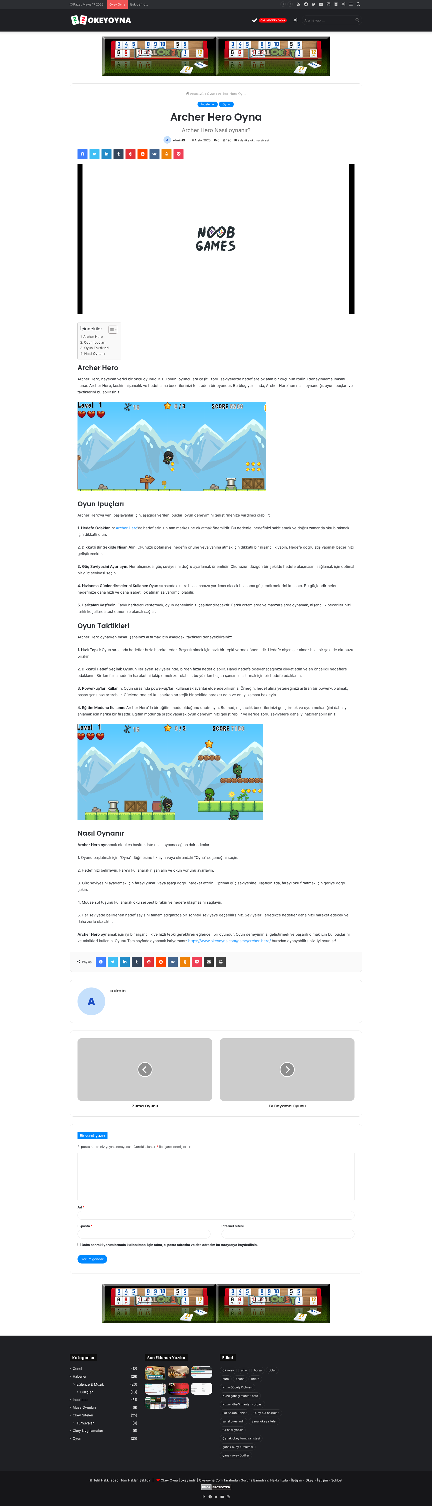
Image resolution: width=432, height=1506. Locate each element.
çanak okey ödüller (235, 1455)
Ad (81, 1207)
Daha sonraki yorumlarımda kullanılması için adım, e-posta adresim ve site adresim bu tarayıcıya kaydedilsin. (170, 1245)
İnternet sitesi (233, 1226)
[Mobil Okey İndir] (155, 1403)
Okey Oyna (169, 1480)
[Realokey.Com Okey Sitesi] (178, 1389)
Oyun (211, 94)
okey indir (188, 1480)
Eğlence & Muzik (90, 1384)
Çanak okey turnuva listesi (241, 1438)
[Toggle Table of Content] (110, 329)
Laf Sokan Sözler (234, 1413)
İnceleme (207, 104)
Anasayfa (196, 94)
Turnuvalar (85, 1423)
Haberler (79, 1376)
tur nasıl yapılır (232, 1430)
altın (244, 1370)
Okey (310, 1480)
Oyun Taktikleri (96, 348)
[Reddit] (143, 154)
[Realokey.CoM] (155, 1389)
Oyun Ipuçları (94, 342)
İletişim (296, 1480)
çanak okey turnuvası (237, 1447)
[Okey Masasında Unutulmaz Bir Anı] (155, 1373)
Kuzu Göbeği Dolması (237, 1387)
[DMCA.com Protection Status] (216, 1489)
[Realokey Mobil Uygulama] (201, 1389)
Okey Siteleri (83, 1415)
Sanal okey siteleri (264, 1421)
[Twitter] (95, 154)
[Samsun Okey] (201, 1372)
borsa (258, 1370)
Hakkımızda (279, 1480)
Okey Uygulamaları (88, 1431)
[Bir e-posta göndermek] (183, 140)
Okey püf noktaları (266, 1413)
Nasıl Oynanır (95, 354)
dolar (272, 1370)
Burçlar (86, 1392)
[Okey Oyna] (101, 20)
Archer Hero (93, 337)
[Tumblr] (119, 154)
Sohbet (336, 1480)
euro (225, 1379)
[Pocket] (179, 154)
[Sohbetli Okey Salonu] (178, 1403)
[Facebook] (83, 154)
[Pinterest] (131, 154)
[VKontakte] (155, 154)
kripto (255, 1379)
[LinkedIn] (107, 154)
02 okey (228, 1370)
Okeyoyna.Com (210, 1480)
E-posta (85, 1226)
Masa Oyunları (84, 1407)
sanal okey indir (233, 1421)
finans (240, 1379)
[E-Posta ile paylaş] (209, 962)
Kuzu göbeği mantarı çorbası (242, 1404)
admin (177, 140)
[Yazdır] (221, 962)
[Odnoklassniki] (167, 154)
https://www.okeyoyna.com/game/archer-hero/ (229, 940)
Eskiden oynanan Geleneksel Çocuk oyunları (164, 4)
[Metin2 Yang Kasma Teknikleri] (178, 1372)
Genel (77, 1369)
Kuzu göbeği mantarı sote (240, 1396)
